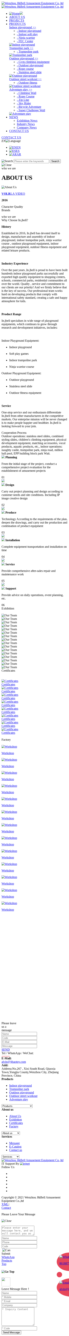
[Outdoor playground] (23, 75)
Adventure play (18, 1099)
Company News (27, 127)
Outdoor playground (21, 1092)
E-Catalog (15, 1146)
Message (14, 1143)
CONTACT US (19, 131)
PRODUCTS (17, 24)
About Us (15, 1116)
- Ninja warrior (26, 37)
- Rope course (25, 68)
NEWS (13, 117)
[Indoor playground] (22, 44)
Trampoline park (19, 1089)
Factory (13, 1126)
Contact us (15, 1150)
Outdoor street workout (23, 1096)
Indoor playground (20, 1085)
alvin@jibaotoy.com (14, 1061)
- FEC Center (25, 41)
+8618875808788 (6, 1056)
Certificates (16, 1123)
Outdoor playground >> (23, 58)
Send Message (11, 1332)
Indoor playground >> (22, 27)
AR (19, 154)
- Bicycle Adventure (29, 106)
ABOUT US (17, 17)
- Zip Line (23, 99)
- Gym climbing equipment (33, 62)
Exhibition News (27, 120)
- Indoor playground (29, 30)
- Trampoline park (28, 51)
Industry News (26, 124)
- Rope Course (25, 96)
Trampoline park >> (21, 48)
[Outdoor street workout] (24, 86)
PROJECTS (16, 20)
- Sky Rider (24, 103)
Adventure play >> (20, 89)
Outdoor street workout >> (25, 79)
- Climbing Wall (26, 93)
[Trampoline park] (20, 55)
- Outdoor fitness (27, 82)
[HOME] (16, 13)
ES (18, 151)
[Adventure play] (20, 113)
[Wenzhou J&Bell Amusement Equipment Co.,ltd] (32, 5)
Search (55, 161)
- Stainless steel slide (29, 72)
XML (5, 1204)
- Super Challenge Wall (31, 110)
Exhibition (15, 1119)
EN (18, 147)
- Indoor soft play (27, 34)
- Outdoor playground (30, 65)
